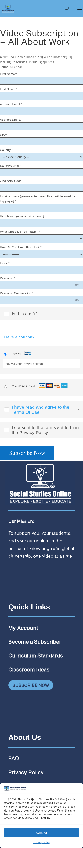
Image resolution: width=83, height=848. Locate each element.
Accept (41, 833)
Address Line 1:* (11, 104)
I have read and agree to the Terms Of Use (40, 410)
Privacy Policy (41, 842)
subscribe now (31, 685)
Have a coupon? (19, 337)
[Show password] (77, 285)
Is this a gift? (25, 313)
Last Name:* (8, 89)
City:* (3, 135)
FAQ (13, 758)
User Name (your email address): (22, 216)
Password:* (7, 278)
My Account (23, 628)
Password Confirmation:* (16, 293)
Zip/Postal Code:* (11, 181)
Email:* (4, 263)
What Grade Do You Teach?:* (20, 231)
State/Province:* (10, 165)
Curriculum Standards (35, 655)
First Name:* (8, 73)
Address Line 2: (10, 119)
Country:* (6, 150)
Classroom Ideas (28, 669)
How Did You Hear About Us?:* (20, 247)
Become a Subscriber (34, 641)
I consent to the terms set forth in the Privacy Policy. (45, 430)
